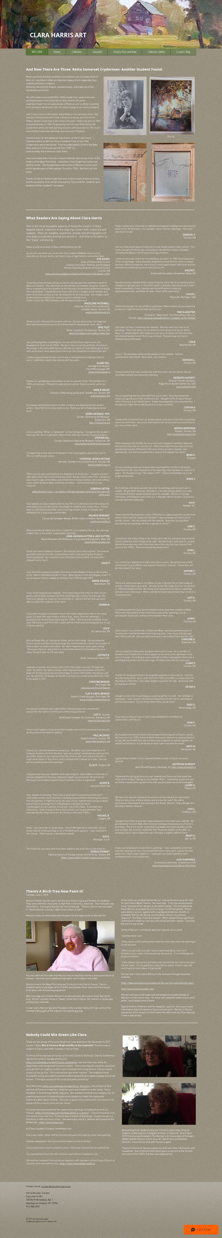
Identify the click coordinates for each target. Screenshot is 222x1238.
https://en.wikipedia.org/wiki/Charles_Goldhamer (51, 1062)
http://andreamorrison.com (181, 434)
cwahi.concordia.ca (100, 521)
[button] (57, 52)
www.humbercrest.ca (99, 464)
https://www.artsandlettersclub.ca (77, 1163)
